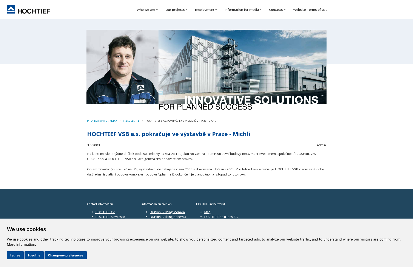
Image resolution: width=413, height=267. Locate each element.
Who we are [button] (146, 9)
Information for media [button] (242, 9)
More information (21, 244)
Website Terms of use (310, 9)
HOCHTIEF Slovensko (110, 217)
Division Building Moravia (167, 212)
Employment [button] (204, 9)
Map (207, 212)
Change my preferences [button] (65, 255)
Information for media (102, 120)
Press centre (131, 120)
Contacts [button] (276, 9)
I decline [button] (34, 255)
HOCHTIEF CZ (105, 212)
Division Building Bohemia (168, 217)
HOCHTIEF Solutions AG (221, 217)
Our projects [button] (175, 9)
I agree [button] (15, 255)
